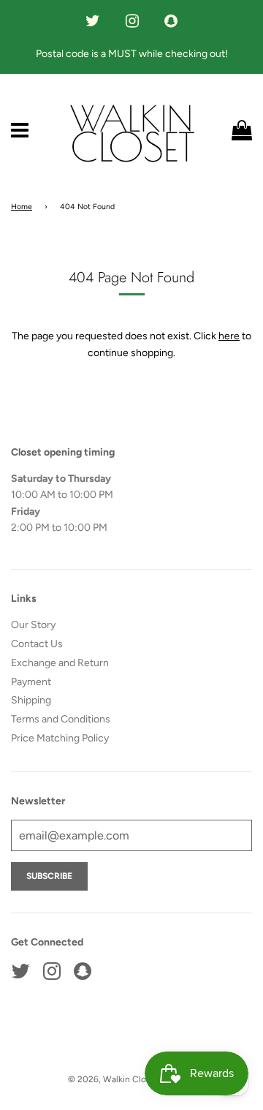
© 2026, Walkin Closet (113, 1079)
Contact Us (37, 644)
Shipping (31, 700)
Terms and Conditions (60, 719)
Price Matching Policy (60, 738)
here (229, 336)
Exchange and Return (60, 663)
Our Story (33, 625)
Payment (31, 682)
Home (21, 206)
